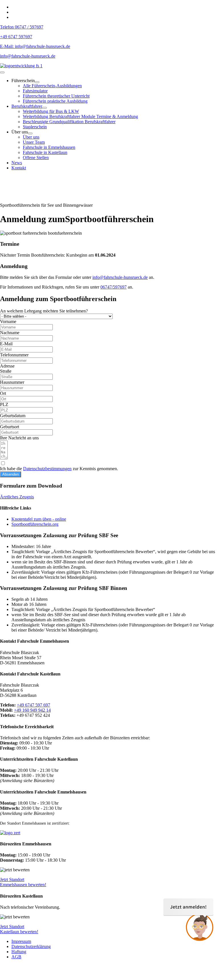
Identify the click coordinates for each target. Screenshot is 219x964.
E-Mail (6, 343)
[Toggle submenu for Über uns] (30, 133)
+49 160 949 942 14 (32, 710)
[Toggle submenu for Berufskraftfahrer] (44, 108)
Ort (3, 393)
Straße (5, 371)
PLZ (4, 404)
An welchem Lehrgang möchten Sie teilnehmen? (44, 311)
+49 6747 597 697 (33, 705)
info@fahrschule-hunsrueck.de (27, 56)
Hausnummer (12, 382)
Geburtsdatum (12, 415)
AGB (16, 956)
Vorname (8, 321)
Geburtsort (9, 426)
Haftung (18, 951)
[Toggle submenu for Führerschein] (37, 82)
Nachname (9, 332)
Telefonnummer (14, 354)
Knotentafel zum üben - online (38, 519)
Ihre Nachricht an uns (19, 437)
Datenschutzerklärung (31, 946)
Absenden (10, 474)
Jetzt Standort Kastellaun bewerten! (19, 929)
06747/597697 (113, 287)
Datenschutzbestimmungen (47, 468)
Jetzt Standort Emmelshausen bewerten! (23, 882)
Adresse (7, 366)
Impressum (21, 941)
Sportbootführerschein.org (34, 524)
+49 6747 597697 (16, 36)
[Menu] (2, 72)
